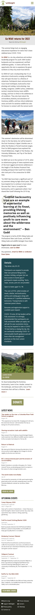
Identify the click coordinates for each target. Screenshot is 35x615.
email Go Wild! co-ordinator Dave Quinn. (16, 253)
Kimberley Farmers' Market (10, 536)
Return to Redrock (7, 444)
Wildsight (22, 42)
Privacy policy (7, 607)
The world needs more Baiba (11, 474)
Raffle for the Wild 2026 (9, 574)
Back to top (6, 601)
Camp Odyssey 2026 (8, 502)
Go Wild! (4, 57)
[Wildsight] (8, 3)
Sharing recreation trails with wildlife (14, 430)
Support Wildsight (9, 604)
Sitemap (22, 607)
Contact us (6, 610)
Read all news (7, 492)
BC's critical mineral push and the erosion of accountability (16, 460)
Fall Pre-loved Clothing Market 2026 (13, 520)
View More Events (9, 591)
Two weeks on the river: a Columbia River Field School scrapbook (17, 415)
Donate (17, 402)
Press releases (24, 601)
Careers (21, 604)
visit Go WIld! (15, 247)
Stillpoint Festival (7, 554)
